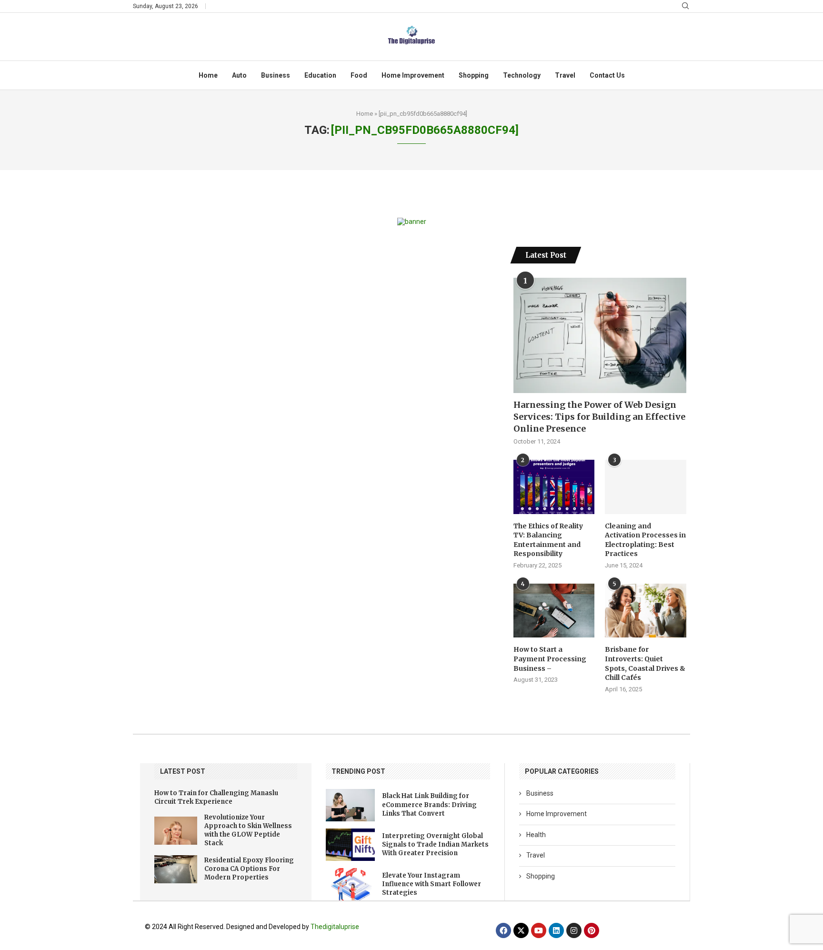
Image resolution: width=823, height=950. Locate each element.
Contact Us (607, 75)
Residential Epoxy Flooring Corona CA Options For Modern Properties (249, 868)
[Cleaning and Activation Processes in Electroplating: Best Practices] (645, 487)
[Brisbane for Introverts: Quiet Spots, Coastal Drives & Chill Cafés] (645, 611)
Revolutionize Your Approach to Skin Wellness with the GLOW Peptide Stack (248, 830)
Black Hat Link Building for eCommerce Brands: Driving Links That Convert (429, 804)
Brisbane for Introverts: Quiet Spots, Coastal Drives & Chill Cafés (645, 663)
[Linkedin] (556, 930)
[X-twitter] (521, 930)
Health (536, 835)
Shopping (474, 75)
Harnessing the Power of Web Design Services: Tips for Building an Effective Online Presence (599, 416)
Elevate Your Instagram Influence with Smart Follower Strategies (431, 884)
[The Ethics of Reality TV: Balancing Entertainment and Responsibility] (553, 487)
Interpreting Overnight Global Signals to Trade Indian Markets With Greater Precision (435, 844)
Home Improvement (412, 75)
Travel (565, 75)
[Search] (685, 6)
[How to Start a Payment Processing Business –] (553, 611)
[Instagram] (574, 930)
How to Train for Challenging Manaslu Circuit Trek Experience (216, 797)
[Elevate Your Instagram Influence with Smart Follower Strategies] (350, 884)
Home (208, 75)
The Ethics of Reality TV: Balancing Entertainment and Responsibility (548, 540)
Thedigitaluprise (335, 926)
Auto (239, 75)
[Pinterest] (591, 930)
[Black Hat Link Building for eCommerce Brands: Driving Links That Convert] (350, 805)
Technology (522, 75)
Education (320, 75)
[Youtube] (538, 930)
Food (359, 75)
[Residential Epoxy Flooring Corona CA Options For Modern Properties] (175, 869)
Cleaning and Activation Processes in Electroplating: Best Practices (645, 540)
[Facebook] (503, 930)
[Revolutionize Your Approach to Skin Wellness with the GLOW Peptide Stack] (175, 831)
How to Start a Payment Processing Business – (549, 658)
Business (275, 75)
